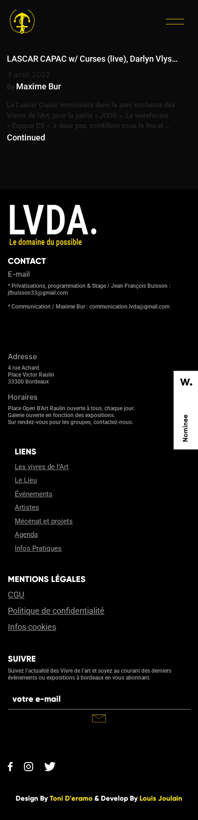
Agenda (26, 534)
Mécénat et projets (44, 521)
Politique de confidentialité (56, 611)
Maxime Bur (38, 86)
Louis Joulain (161, 798)
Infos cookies (32, 627)
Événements (33, 494)
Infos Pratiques (38, 548)
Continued (26, 137)
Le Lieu (26, 480)
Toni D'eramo (71, 798)
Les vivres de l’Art (42, 467)
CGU (16, 594)
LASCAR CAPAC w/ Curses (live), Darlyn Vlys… (92, 59)
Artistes (27, 507)
